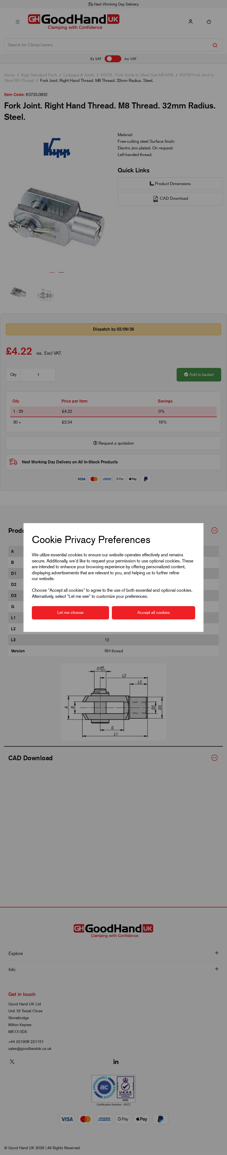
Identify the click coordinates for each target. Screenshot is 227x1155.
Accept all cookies (153, 612)
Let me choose (70, 612)
